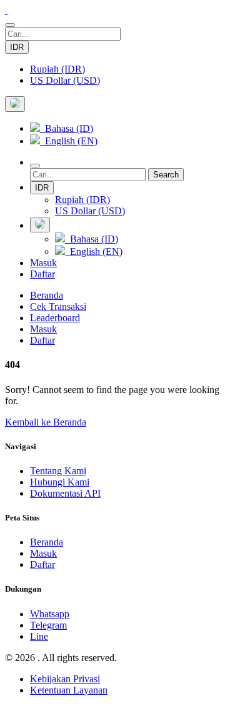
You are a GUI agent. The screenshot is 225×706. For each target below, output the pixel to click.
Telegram (48, 625)
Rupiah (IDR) (57, 69)
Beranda (46, 295)
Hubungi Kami (59, 482)
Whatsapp (49, 614)
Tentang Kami (58, 470)
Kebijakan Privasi (65, 679)
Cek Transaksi (58, 306)
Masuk (43, 262)
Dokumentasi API (65, 493)
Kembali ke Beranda (45, 422)
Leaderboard (55, 317)
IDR (17, 47)
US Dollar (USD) (65, 80)
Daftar (42, 274)
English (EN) (69, 141)
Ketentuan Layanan (69, 690)
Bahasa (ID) (66, 128)
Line (39, 636)
